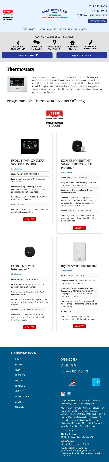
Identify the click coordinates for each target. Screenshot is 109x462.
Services (62, 29)
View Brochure (16, 169)
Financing (72, 29)
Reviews (32, 29)
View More (29, 219)
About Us (83, 29)
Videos (42, 29)
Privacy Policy (22, 396)
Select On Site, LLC (80, 448)
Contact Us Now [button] (97, 21)
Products (51, 29)
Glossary (19, 407)
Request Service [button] (81, 55)
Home (24, 29)
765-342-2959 (69, 359)
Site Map (19, 401)
